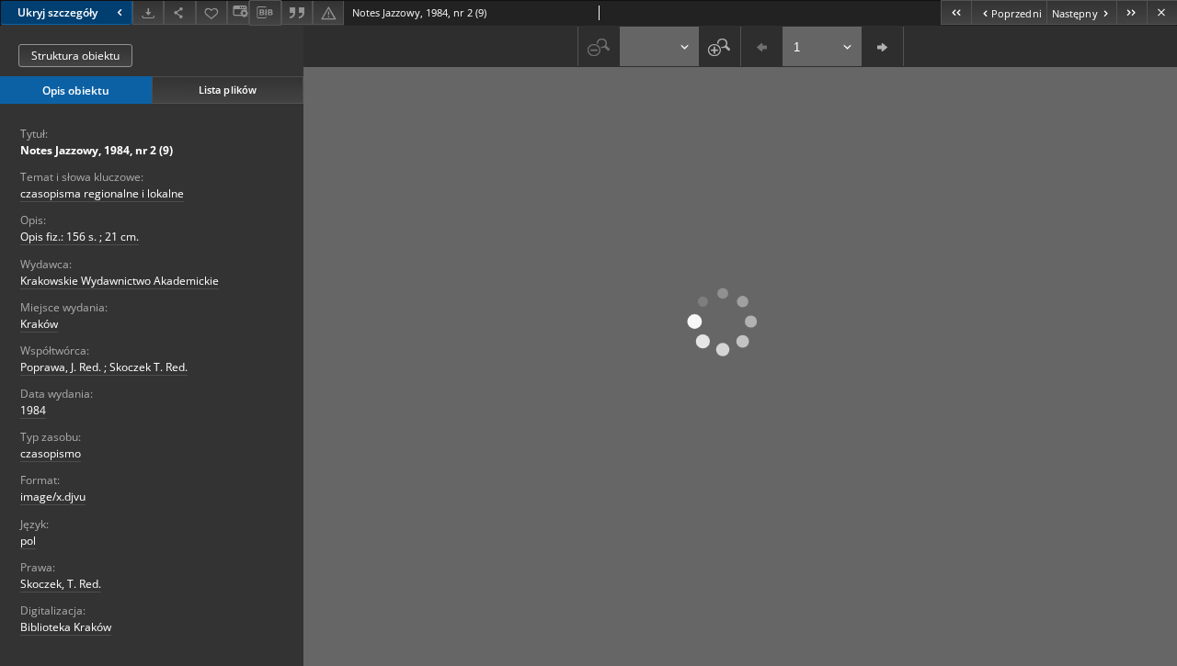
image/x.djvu (53, 496)
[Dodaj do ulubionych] (211, 12)
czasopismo (50, 453)
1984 (33, 410)
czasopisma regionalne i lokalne (102, 193)
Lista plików (228, 89)
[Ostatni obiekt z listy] (1131, 12)
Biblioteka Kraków (65, 627)
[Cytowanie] (297, 12)
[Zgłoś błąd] (328, 12)
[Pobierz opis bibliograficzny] (264, 13)
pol (28, 540)
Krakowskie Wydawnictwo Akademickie (119, 280)
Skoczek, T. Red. (60, 584)
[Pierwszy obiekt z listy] (956, 12)
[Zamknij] (1162, 12)
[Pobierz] (148, 12)
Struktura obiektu (75, 55)
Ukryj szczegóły (57, 12)
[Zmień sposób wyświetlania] (238, 12)
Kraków (39, 324)
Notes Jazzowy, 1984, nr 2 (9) (96, 150)
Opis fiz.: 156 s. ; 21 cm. (79, 236)
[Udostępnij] (179, 12)
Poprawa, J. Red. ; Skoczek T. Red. (104, 367)
